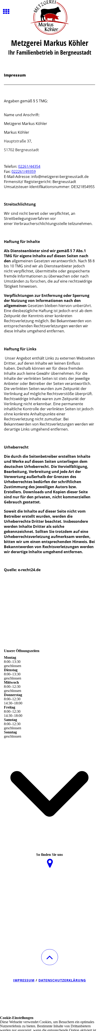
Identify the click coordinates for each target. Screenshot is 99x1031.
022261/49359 (24, 171)
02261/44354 (29, 166)
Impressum (24, 980)
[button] (49, 957)
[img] (49, 17)
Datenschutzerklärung (62, 980)
